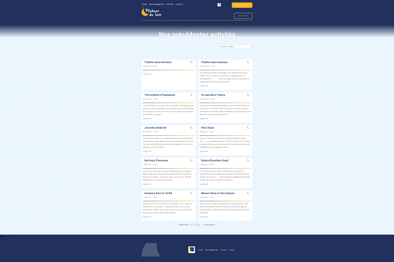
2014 (213, 98)
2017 (155, 66)
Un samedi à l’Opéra (213, 94)
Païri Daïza (207, 127)
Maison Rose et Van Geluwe (217, 193)
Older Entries (183, 224)
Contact (179, 4)
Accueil (144, 4)
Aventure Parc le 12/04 (158, 193)
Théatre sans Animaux (157, 62)
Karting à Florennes (156, 160)
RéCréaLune (242, 16)
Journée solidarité (155, 127)
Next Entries (210, 224)
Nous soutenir (241, 5)
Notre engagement (156, 4)
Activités (170, 4)
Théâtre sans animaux (214, 62)
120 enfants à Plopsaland (159, 94)
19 (204, 224)
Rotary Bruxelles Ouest (214, 160)
